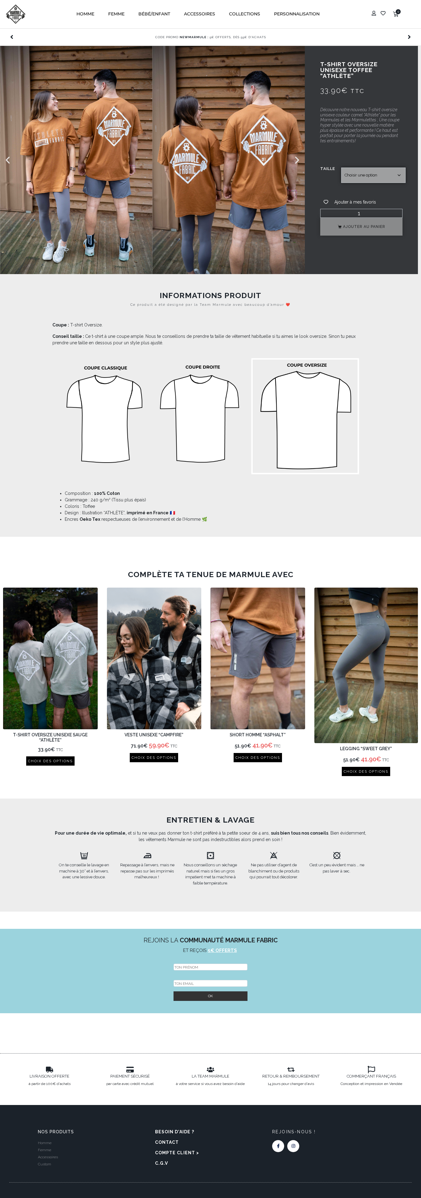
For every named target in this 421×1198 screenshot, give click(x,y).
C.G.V (161, 1163)
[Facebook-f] (278, 1146)
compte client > (177, 1152)
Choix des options (50, 761)
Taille (327, 168)
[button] (85, 14)
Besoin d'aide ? (174, 1131)
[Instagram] (293, 1146)
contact (167, 1142)
